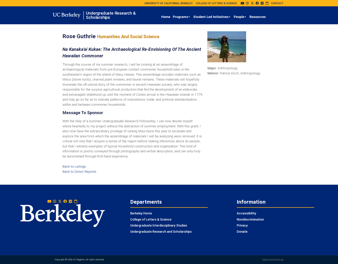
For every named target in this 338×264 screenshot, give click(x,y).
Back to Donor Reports (79, 172)
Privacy (242, 225)
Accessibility (246, 213)
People (239, 17)
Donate (242, 232)
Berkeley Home (141, 213)
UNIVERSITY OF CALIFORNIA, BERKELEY (168, 3)
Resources (257, 17)
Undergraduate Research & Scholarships (111, 15)
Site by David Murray (272, 259)
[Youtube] (242, 3)
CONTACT (277, 3)
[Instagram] (247, 3)
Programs (180, 17)
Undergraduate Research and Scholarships (161, 231)
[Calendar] (267, 3)
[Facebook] (257, 3)
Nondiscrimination (250, 219)
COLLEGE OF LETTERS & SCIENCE (216, 3)
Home (165, 17)
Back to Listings (74, 166)
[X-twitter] (252, 3)
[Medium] (262, 3)
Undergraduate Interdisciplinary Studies (158, 225)
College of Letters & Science (150, 219)
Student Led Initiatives (211, 17)
